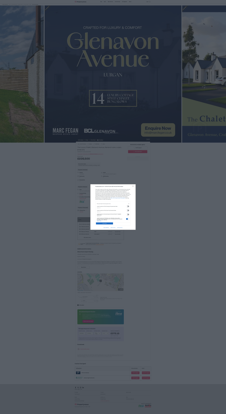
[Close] (133, 186)
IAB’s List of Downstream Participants (118, 198)
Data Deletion (106, 227)
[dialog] (113, 207)
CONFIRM (104, 223)
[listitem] (113, 203)
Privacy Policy (119, 227)
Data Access (113, 227)
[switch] (127, 206)
